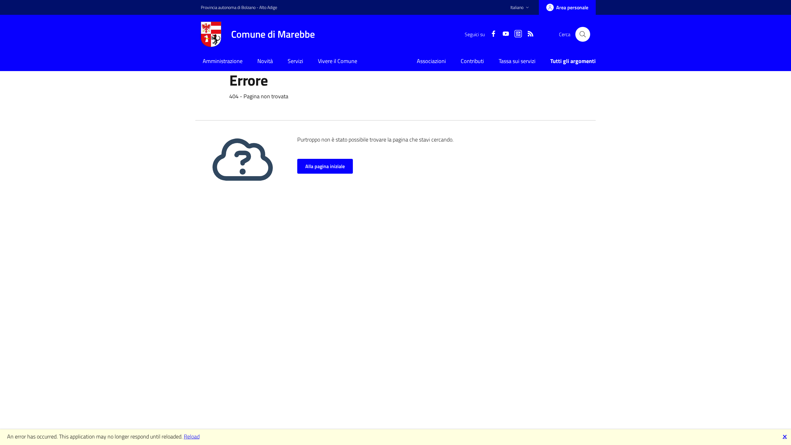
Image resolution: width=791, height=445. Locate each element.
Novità (265, 61)
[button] (520, 7)
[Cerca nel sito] (582, 34)
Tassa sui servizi (517, 61)
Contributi (472, 61)
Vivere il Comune (337, 61)
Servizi (295, 61)
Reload (192, 436)
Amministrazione (223, 61)
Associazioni (431, 61)
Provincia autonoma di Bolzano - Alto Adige (239, 7)
